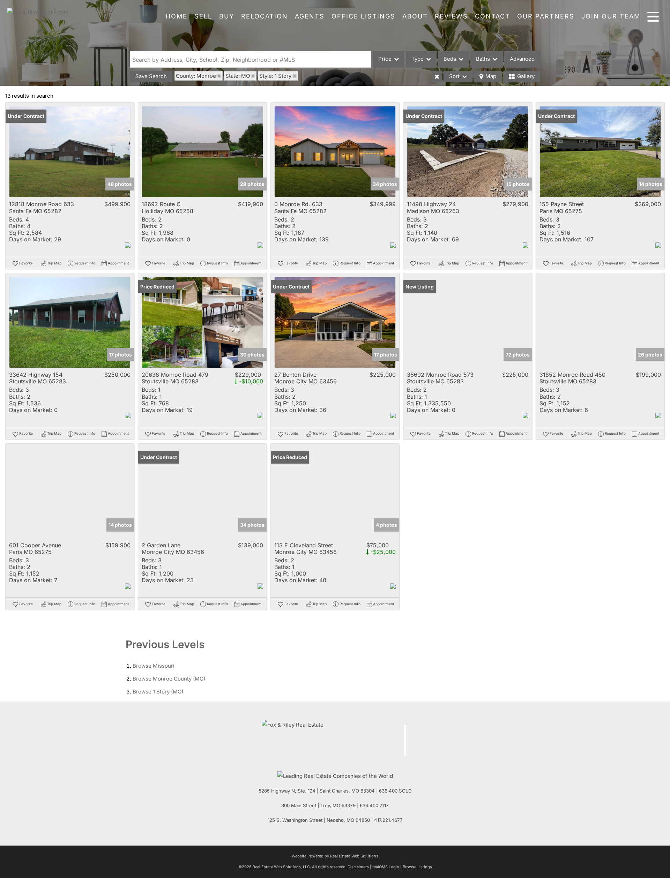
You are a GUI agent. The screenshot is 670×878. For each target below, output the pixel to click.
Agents (310, 16)
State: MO (237, 76)
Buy (226, 16)
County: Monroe (196, 76)
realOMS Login (385, 866)
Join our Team (610, 16)
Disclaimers (358, 866)
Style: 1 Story (275, 76)
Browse (153, 665)
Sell (203, 16)
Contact (492, 16)
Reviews (451, 16)
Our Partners (545, 16)
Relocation (264, 16)
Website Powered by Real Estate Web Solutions (335, 856)
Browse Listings (417, 866)
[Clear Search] (437, 76)
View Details (70, 152)
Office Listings (363, 16)
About (415, 16)
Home (176, 16)
